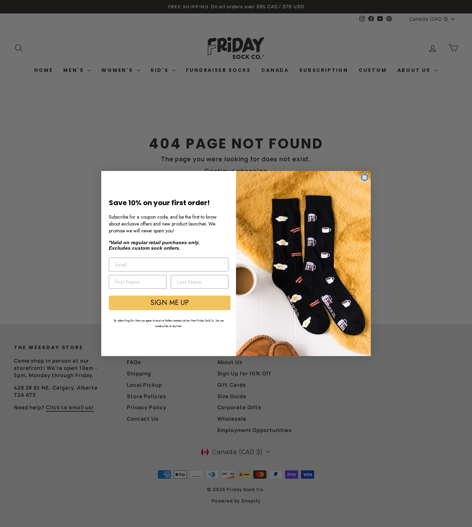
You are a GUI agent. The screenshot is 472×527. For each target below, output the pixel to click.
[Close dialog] (364, 177)
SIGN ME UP (170, 303)
